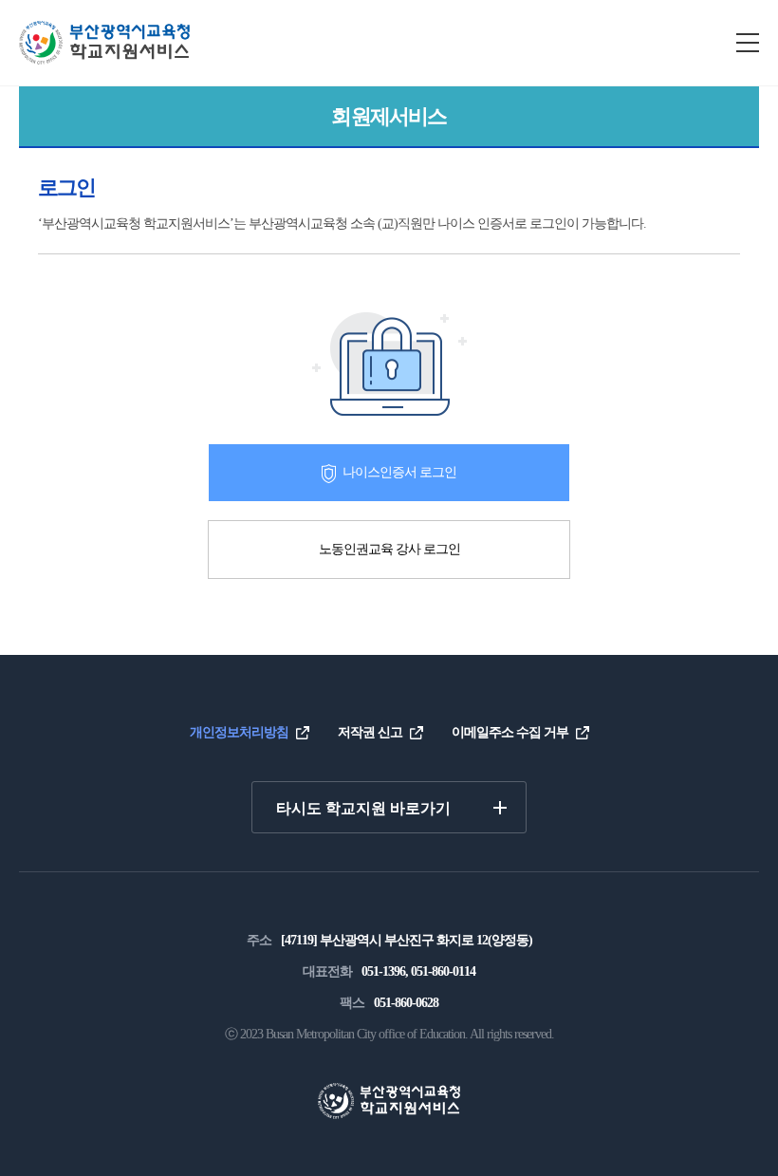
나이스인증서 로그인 (399, 472)
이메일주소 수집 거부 (510, 732)
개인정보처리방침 (239, 732)
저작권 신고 (370, 732)
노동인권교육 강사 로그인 (389, 549)
